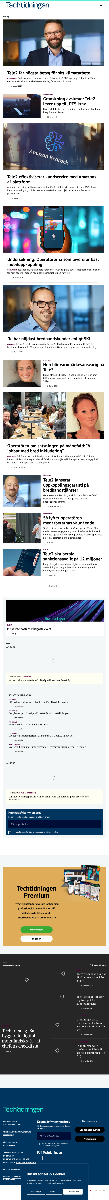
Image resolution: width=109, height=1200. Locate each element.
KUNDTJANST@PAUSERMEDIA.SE (16, 1159)
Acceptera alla (73, 1191)
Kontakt (6, 1176)
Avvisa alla (54, 1191)
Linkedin (46, 1158)
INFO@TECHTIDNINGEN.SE (26, 1162)
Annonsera (16, 1176)
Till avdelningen (98, 965)
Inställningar (36, 1191)
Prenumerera (36, 929)
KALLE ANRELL (9, 1145)
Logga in (36, 938)
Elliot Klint (8, 1135)
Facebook (38, 1158)
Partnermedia (9, 1179)
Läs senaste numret (90, 1129)
